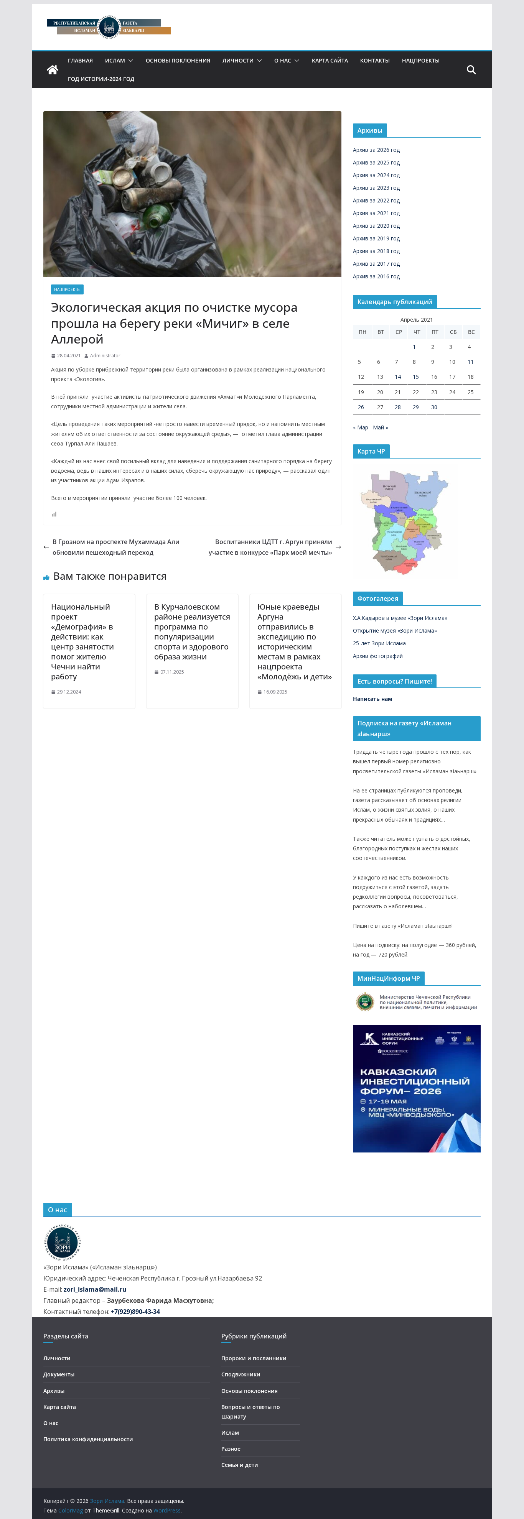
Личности (238, 60)
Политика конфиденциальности (88, 1439)
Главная (80, 60)
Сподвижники (240, 1374)
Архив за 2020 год (376, 225)
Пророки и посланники (254, 1358)
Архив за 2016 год (376, 276)
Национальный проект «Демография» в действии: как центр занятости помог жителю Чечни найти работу (82, 642)
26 (361, 407)
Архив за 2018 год (376, 251)
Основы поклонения (178, 60)
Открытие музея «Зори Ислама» (395, 630)
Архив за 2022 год (376, 200)
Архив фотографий (378, 655)
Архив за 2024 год (376, 175)
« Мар (360, 427)
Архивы (53, 1390)
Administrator (105, 355)
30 (434, 407)
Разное (231, 1448)
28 (398, 407)
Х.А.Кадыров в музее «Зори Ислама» (400, 617)
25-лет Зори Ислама (379, 643)
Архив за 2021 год (376, 213)
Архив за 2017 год (376, 263)
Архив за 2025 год (376, 162)
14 (398, 376)
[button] (129, 60)
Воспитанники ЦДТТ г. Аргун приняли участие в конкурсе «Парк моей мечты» (270, 547)
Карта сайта (330, 60)
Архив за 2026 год (376, 149)
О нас (282, 60)
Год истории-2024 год (101, 78)
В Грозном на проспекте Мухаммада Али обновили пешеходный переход (116, 547)
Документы (58, 1374)
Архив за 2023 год (376, 187)
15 (416, 376)
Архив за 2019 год (376, 238)
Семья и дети (239, 1464)
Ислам (115, 60)
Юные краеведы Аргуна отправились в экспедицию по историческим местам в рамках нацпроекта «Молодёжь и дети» (294, 642)
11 (471, 361)
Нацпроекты (421, 60)
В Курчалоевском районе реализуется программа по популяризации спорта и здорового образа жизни (192, 632)
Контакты (375, 60)
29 (416, 407)
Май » (380, 427)
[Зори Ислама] (52, 70)
